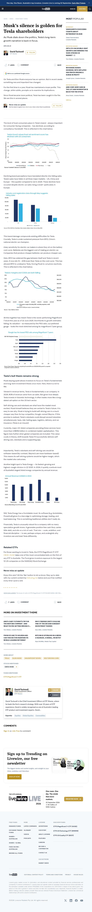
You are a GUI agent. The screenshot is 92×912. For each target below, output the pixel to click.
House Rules (78, 874)
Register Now (72, 799)
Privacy (68, 874)
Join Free (82, 9)
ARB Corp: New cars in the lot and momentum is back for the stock (77, 89)
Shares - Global (15, 843)
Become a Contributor (43, 847)
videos (26, 834)
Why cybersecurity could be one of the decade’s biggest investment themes (47, 624)
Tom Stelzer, (7, 630)
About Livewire (44, 834)
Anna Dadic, (69, 95)
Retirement (69, 27)
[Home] (46, 9)
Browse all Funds (15, 853)
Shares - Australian (13, 838)
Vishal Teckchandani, (72, 37)
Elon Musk (17, 658)
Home (5, 18)
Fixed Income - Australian (14, 848)
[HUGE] (16, 666)
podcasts (27, 838)
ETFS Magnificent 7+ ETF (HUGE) (65, 826)
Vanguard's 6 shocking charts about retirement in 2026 (76, 31)
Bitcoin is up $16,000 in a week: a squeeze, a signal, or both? (48, 637)
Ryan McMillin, (39, 641)
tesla (7, 658)
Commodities (40, 716)
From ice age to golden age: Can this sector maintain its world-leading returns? (16, 638)
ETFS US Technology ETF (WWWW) (65, 831)
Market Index (44, 863)
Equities (18, 716)
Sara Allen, (38, 630)
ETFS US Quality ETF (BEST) (63, 835)
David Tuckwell (17, 52)
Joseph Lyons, (70, 78)
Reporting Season (72, 46)
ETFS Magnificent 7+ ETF (13, 677)
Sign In (72, 9)
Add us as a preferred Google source (18, 73)
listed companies (30, 826)
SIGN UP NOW (14, 777)
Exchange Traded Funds (15, 831)
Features (42, 838)
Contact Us (43, 853)
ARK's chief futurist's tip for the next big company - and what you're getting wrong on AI (17, 624)
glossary (27, 830)
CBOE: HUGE (9, 555)
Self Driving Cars (51, 658)
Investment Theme (21, 18)
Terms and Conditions (54, 874)
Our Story (42, 830)
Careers (42, 842)
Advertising (43, 826)
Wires (11, 18)
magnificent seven (33, 658)
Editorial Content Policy (33, 874)
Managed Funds (15, 826)
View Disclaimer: (10, 593)
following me (32, 578)
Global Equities (28, 716)
